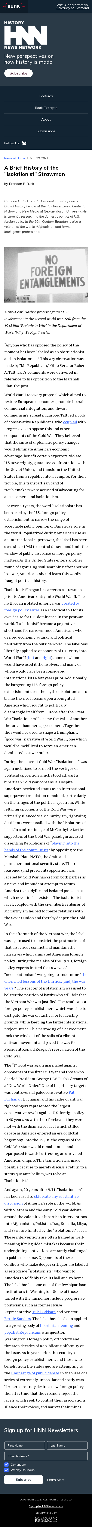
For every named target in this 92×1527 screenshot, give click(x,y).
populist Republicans (22, 1332)
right (46, 657)
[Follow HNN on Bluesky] (24, 143)
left (31, 657)
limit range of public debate (35, 1372)
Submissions (46, 131)
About (46, 119)
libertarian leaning (56, 1325)
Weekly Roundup (23, 1470)
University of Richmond (72, 8)
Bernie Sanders (17, 1318)
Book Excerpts (46, 108)
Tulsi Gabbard (44, 1311)
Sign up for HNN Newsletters (46, 1506)
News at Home (14, 158)
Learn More (56, 1480)
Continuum (18, 1464)
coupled (70, 421)
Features (46, 96)
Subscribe (18, 73)
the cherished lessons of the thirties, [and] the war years (46, 981)
